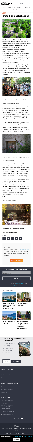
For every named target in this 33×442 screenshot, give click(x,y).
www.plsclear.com (24, 249)
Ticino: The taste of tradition (8, 322)
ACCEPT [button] (16, 439)
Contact (3, 378)
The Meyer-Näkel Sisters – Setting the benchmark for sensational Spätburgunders (23, 325)
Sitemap (24, 434)
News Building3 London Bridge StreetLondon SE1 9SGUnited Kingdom (7, 406)
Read (6, 361)
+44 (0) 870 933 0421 (8, 414)
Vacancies (4, 392)
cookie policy (28, 436)
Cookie (18, 434)
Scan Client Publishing (7, 389)
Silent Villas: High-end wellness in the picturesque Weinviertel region (8, 305)
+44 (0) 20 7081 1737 (8, 411)
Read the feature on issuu (9, 232)
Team (2, 386)
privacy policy (18, 436)
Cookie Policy (17, 285)
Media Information (6, 375)
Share (4, 238)
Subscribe (16, 361)
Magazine (15, 10)
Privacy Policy (20, 283)
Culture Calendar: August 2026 (22, 304)
